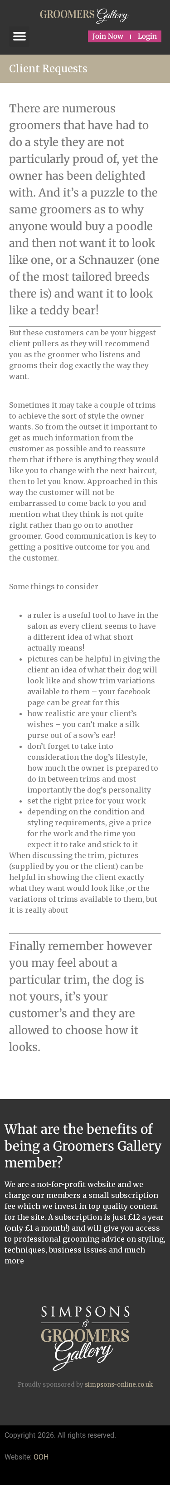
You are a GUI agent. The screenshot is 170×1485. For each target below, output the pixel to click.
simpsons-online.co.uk (119, 1385)
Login (147, 36)
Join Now (107, 36)
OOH (41, 1457)
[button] (19, 36)
